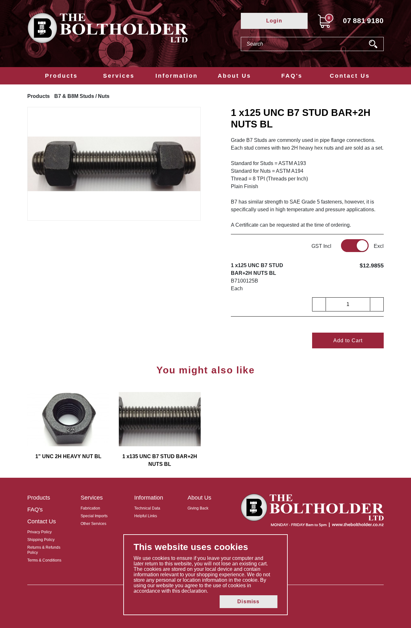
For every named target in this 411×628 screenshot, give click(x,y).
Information (176, 76)
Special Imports (94, 516)
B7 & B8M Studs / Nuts (81, 96)
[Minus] (319, 304)
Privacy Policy (39, 532)
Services (119, 76)
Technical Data (147, 508)
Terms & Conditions (44, 560)
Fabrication (90, 508)
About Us (234, 76)
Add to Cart (348, 340)
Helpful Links (145, 516)
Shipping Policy (41, 539)
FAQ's (291, 76)
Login (274, 20)
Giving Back (198, 508)
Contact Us (350, 76)
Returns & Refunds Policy (43, 550)
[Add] (376, 304)
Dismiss (248, 601)
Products (61, 76)
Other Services (93, 523)
